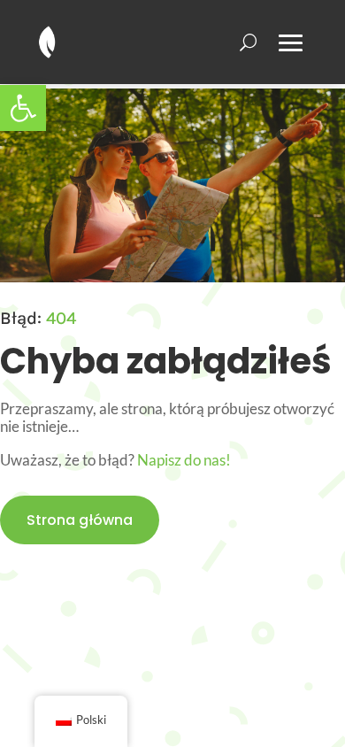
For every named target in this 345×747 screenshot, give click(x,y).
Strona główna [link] (80, 520)
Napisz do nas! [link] (184, 460)
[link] (23, 108)
